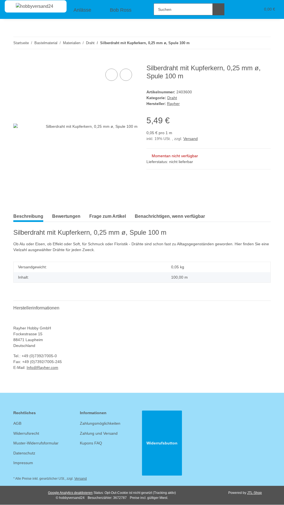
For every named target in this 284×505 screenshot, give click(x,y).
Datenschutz (24, 453)
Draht (172, 98)
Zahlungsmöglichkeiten (100, 423)
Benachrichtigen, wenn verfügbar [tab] (170, 216)
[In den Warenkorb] (17, 61)
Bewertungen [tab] (66, 216)
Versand (190, 138)
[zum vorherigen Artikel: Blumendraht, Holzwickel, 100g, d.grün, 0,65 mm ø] (253, 43)
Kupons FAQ (91, 443)
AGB (17, 423)
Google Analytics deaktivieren (70, 493)
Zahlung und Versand (99, 433)
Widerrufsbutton (162, 443)
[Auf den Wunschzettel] (126, 75)
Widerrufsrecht (26, 433)
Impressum (23, 463)
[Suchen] (218, 9)
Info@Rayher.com (42, 367)
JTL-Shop (254, 493)
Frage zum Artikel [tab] (107, 216)
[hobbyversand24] (29, 6)
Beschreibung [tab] (28, 216)
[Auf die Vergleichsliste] (111, 75)
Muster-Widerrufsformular (36, 443)
